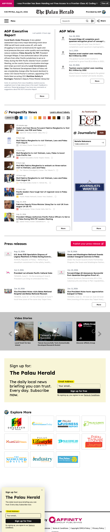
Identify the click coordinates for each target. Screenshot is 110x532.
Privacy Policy (98, 528)
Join (101, 132)
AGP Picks (7, 3)
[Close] (42, 490)
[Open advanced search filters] (92, 20)
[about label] (17, 133)
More (42, 96)
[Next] (99, 333)
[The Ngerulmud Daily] (16, 459)
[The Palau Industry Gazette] (42, 459)
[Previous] (10, 333)
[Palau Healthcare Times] (16, 442)
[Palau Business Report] (68, 424)
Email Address (65, 381)
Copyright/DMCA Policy (80, 528)
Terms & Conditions (91, 395)
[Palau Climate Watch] (94, 424)
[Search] (87, 20)
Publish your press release (86, 243)
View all (104, 3)
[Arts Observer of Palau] (16, 424)
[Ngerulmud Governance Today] (42, 424)
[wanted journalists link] (90, 120)
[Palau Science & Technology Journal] (68, 442)
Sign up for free (79, 391)
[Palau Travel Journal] (94, 442)
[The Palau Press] (68, 459)
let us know (21, 87)
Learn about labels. (60, 112)
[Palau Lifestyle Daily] (42, 442)
